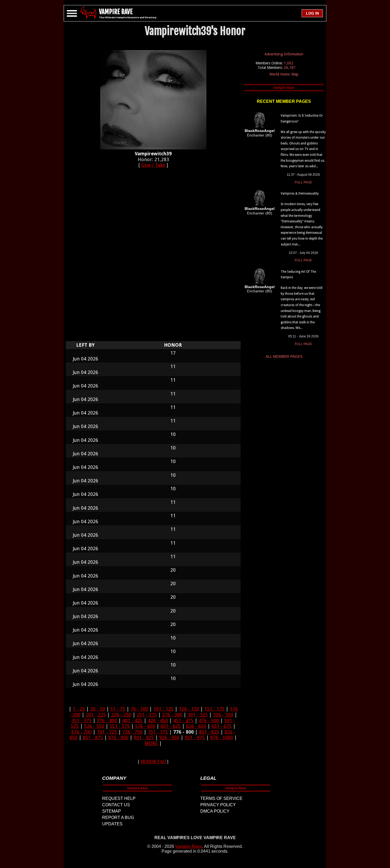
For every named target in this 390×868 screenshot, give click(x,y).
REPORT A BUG (118, 817)
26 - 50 (97, 709)
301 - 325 (198, 714)
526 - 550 (94, 726)
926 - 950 (169, 737)
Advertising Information (284, 54)
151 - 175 (214, 709)
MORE (151, 743)
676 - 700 (81, 732)
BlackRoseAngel (260, 131)
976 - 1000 (221, 737)
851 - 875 (93, 737)
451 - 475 (183, 720)
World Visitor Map (284, 74)
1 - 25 (79, 709)
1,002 (288, 63)
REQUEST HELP (119, 798)
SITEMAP (111, 811)
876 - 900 (118, 737)
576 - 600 (145, 726)
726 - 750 (132, 732)
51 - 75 (117, 709)
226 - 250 (121, 714)
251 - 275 (147, 714)
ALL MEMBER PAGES (284, 356)
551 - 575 (120, 726)
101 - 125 (163, 709)
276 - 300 (172, 714)
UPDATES (112, 824)
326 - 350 (223, 714)
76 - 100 (139, 709)
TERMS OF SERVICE (221, 798)
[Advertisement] (153, 257)
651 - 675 (221, 726)
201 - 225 (96, 714)
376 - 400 (107, 720)
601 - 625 (171, 726)
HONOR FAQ (153, 761)
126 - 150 (189, 709)
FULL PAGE (303, 182)
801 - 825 (209, 732)
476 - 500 (209, 720)
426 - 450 (158, 720)
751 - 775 (158, 732)
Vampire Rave (188, 846)
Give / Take (153, 165)
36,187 (290, 67)
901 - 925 (144, 737)
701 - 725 (107, 732)
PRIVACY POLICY (218, 805)
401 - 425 (132, 720)
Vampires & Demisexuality (300, 193)
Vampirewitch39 (153, 153)
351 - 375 (81, 720)
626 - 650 (196, 726)
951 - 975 (195, 737)
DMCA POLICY (214, 811)
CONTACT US (116, 805)
